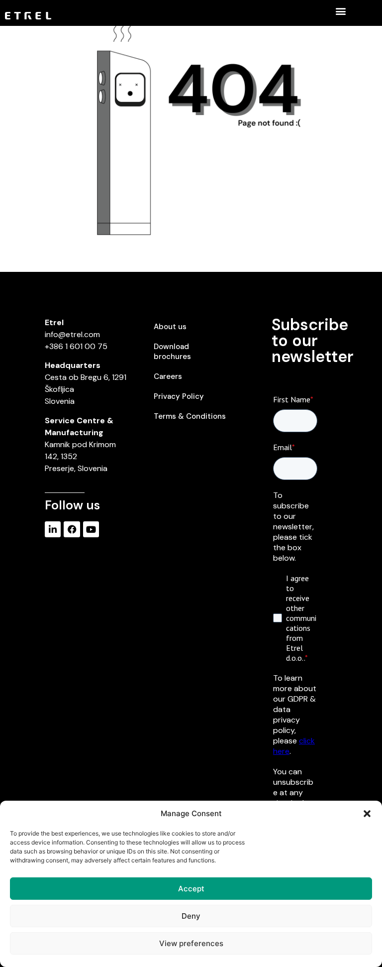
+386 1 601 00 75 (76, 346)
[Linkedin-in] (53, 529)
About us (170, 327)
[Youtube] (91, 529)
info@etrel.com (72, 334)
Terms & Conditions (190, 416)
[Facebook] (72, 529)
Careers (168, 376)
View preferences (191, 943)
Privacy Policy (179, 396)
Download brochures (172, 352)
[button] (367, 814)
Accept (191, 888)
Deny (191, 916)
